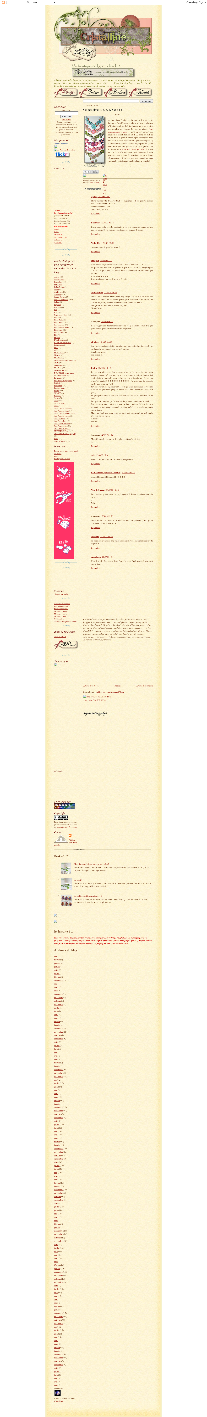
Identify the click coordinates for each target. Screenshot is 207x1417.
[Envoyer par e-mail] (84, 172)
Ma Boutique (59, 352)
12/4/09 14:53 (107, 434)
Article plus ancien (144, 685)
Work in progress (60, 441)
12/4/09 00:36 (107, 222)
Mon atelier (58, 365)
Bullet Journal (59, 287)
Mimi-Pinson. (97, 292)
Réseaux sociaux (60, 388)
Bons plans (58, 282)
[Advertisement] (64, 718)
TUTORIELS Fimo (61, 431)
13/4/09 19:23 (107, 516)
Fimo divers (58, 332)
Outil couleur (59, 619)
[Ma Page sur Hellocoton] (64, 150)
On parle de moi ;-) (61, 375)
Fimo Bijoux (59, 322)
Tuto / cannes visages (62, 416)
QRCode (57, 383)
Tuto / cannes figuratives (63, 408)
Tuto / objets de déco (62, 423)
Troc (56, 405)
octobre (57, 1000)
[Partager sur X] (91, 172)
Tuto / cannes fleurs (61, 411)
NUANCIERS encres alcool (64, 373)
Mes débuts (58, 357)
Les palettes (58, 345)
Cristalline (58, 1401)
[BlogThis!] (87, 172)
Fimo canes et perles (61, 327)
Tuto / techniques (60, 426)
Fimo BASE (58, 320)
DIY (55, 309)
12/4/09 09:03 (107, 321)
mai (55, 956)
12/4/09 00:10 (104, 196)
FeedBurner (66, 119)
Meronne (95, 536)
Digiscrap (57, 304)
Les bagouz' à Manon (62, 458)
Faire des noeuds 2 (61, 608)
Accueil (117, 685)
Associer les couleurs (62, 603)
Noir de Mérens (98, 489)
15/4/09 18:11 (108, 556)
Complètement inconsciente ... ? (88, 895)
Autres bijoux (59, 279)
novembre (58, 997)
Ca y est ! (78, 879)
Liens (56, 347)
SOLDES (57, 393)
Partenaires (58, 378)
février (57, 959)
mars (56, 990)
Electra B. (95, 222)
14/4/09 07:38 (106, 536)
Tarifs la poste (59, 403)
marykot (95, 260)
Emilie (94, 367)
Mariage (57, 355)
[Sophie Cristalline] (60, 147)
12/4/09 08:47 (110, 292)
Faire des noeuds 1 (61, 606)
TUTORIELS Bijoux (62, 428)
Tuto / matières (59, 418)
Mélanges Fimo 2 (60, 614)
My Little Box (59, 370)
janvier (57, 963)
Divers (56, 307)
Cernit (56, 289)
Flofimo (57, 456)
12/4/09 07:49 (108, 243)
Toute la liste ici (60, 636)
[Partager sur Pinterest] (97, 172)
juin (56, 1011)
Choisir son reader (61, 594)
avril (56, 987)
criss (93, 455)
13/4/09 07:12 (128, 472)
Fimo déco (58, 330)
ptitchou (94, 341)
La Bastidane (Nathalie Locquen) (106, 472)
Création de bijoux (61, 299)
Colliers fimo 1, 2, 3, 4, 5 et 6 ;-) (102, 110)
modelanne (96, 556)
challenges (58, 292)
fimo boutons (59, 325)
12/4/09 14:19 (104, 367)
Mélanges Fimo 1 (60, 611)
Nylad (94, 196)
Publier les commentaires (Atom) (110, 691)
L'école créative (60, 340)
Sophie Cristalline (61, 143)
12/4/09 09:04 (105, 341)
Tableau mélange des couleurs (65, 621)
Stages (56, 398)
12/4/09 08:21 (106, 260)
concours (57, 294)
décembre (58, 980)
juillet (57, 973)
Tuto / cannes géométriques (64, 413)
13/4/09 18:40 (112, 490)
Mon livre (58, 367)
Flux (56, 335)
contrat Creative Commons (66, 827)
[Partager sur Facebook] (94, 172)
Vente (56, 438)
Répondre (95, 213)
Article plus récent (91, 685)
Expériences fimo (60, 315)
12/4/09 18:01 (102, 455)
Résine (56, 390)
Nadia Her (96, 242)
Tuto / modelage (60, 421)
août (56, 970)
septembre (58, 1004)
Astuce (56, 277)
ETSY (56, 312)
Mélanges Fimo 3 (60, 616)
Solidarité (57, 395)
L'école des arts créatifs (62, 342)
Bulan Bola (58, 284)
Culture (57, 302)
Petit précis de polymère (63, 380)
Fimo (56, 317)
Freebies (57, 337)
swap (56, 400)
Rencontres (58, 385)
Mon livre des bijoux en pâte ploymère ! (91, 863)
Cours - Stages (59, 297)
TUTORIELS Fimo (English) (65, 433)
